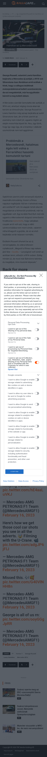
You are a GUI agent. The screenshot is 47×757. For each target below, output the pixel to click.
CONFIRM (14, 471)
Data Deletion (8, 481)
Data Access (23, 481)
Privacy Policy (38, 481)
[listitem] (23, 323)
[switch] (37, 329)
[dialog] (23, 378)
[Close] (41, 276)
